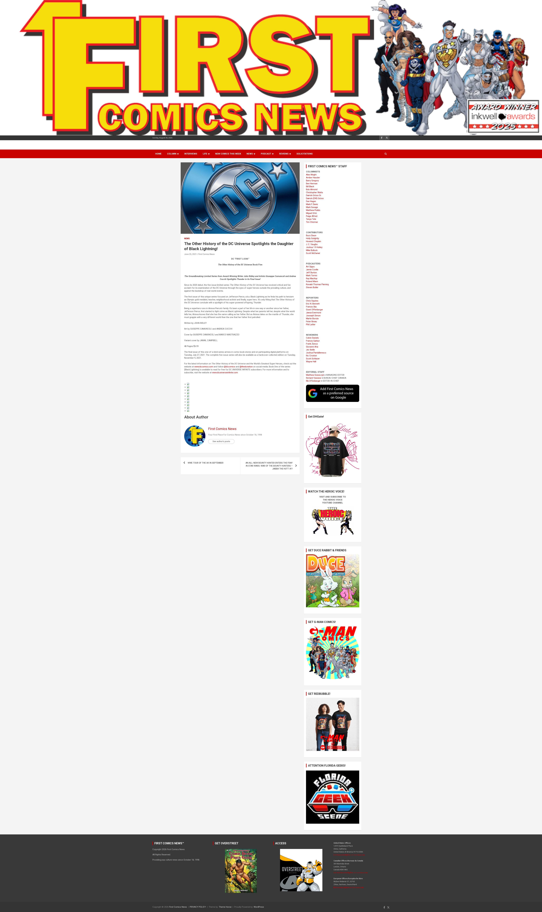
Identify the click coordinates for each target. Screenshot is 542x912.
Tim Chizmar (312, 222)
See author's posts (221, 441)
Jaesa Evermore (313, 312)
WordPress (259, 907)
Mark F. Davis (312, 204)
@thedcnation (246, 366)
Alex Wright (311, 174)
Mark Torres (311, 275)
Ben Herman (311, 183)
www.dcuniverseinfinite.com (225, 372)
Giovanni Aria (312, 346)
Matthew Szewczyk (315, 375)
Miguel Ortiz (311, 213)
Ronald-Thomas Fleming (317, 284)
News (250, 153)
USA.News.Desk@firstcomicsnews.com (349, 855)
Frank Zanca (312, 344)
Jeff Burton (311, 272)
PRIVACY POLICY (198, 907)
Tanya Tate (311, 219)
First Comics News (206, 254)
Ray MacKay (311, 278)
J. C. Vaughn (312, 244)
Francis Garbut (313, 341)
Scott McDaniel (313, 253)
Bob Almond (311, 189)
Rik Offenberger (313, 381)
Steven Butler (312, 287)
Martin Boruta (312, 318)
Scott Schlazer (313, 358)
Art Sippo (310, 266)
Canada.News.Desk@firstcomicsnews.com (351, 873)
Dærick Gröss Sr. (313, 195)
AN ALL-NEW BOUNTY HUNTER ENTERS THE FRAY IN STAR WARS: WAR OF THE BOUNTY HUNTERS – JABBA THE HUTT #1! (269, 466)
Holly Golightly (312, 238)
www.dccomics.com (203, 366)
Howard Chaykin (313, 241)
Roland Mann (312, 281)
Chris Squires (312, 300)
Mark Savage (312, 207)
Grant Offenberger (314, 309)
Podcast (266, 153)
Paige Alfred (311, 216)
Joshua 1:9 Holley (314, 247)
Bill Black (310, 186)
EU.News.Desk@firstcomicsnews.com (349, 887)
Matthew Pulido (313, 210)
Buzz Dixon (311, 235)
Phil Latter (310, 324)
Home (158, 153)
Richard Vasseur (313, 378)
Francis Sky (311, 306)
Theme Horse (225, 907)
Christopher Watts (314, 192)
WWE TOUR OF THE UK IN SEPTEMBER (205, 463)
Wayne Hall (311, 361)
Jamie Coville (312, 269)
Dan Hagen (311, 201)
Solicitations (305, 153)
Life (205, 153)
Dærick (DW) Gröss (315, 198)
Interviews (190, 153)
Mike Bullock (311, 250)
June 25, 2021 (190, 254)
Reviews (284, 153)
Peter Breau (311, 321)
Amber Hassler (313, 177)
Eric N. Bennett (313, 303)
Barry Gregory (312, 180)
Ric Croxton (311, 355)
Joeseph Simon (313, 315)
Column (171, 153)
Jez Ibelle (310, 349)
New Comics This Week (228, 153)
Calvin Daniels (312, 338)
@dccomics (229, 366)
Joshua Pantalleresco (316, 352)
